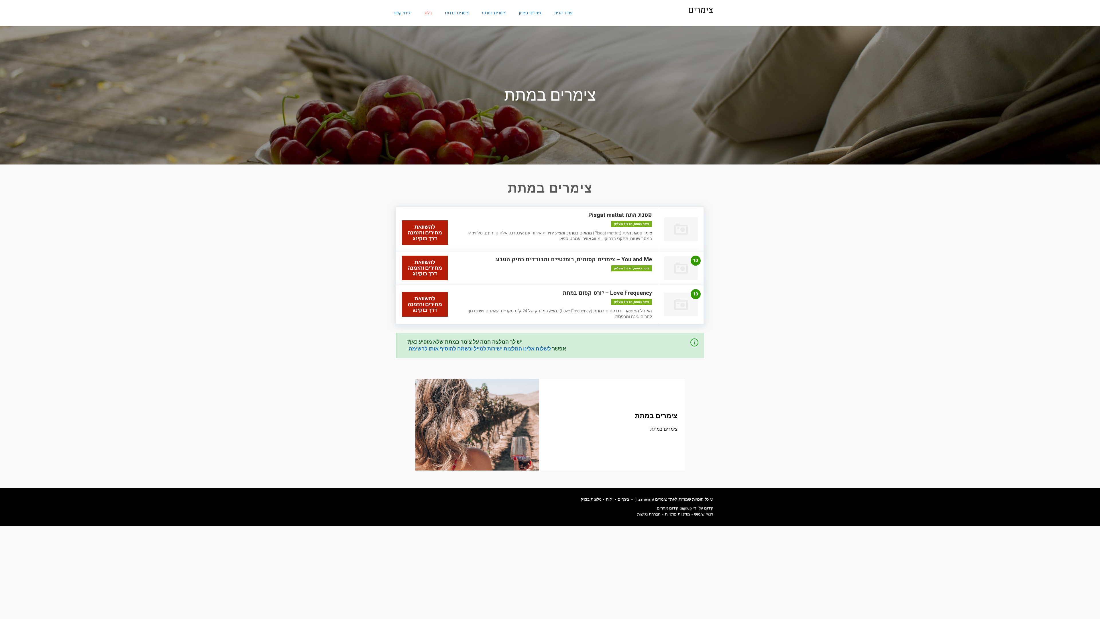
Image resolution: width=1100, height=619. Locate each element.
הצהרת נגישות (649, 514)
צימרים (700, 10)
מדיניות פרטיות (677, 514)
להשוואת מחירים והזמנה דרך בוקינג (425, 232)
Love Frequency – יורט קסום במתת (607, 293)
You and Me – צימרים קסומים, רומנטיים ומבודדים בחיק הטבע (574, 259)
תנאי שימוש (703, 514)
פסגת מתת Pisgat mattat (620, 215)
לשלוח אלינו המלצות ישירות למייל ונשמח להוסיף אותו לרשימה (480, 349)
